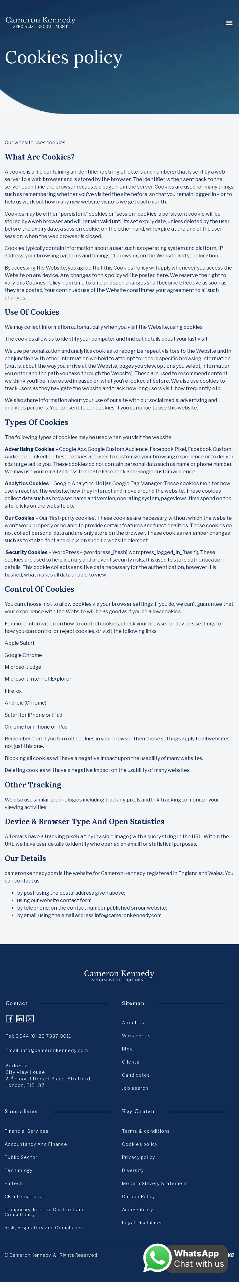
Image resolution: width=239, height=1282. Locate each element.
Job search (135, 1088)
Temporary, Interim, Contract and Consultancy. (45, 1212)
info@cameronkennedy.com (128, 915)
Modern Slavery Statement (155, 1183)
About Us (133, 1022)
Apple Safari (19, 643)
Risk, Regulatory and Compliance (44, 1227)
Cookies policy (140, 1144)
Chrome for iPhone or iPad (36, 727)
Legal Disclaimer (142, 1222)
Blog (127, 1048)
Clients (130, 1061)
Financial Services (27, 1131)
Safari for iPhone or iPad (33, 715)
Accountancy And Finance (36, 1144)
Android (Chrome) (25, 703)
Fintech (14, 1183)
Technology (19, 1170)
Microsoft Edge (23, 667)
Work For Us (136, 1035)
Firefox (13, 691)
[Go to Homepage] (41, 23)
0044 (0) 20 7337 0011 (43, 1036)
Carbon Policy (138, 1196)
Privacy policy (138, 1157)
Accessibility (137, 1209)
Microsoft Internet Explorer (38, 679)
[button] (229, 23)
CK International (24, 1196)
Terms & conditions (146, 1131)
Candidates (136, 1075)
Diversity (133, 1170)
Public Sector (21, 1157)
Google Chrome (23, 655)
